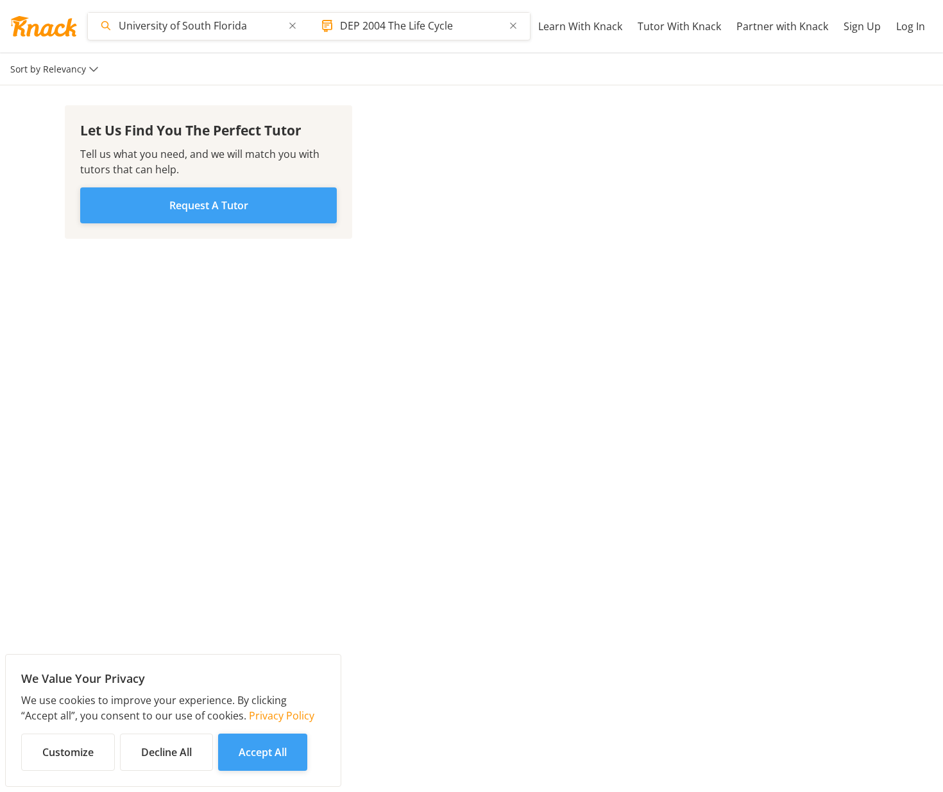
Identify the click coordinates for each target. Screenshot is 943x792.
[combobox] (200, 25)
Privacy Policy (281, 716)
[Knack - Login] (43, 26)
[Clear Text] (292, 25)
